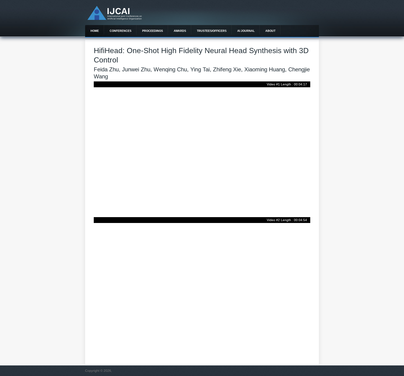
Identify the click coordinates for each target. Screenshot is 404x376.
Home (94, 31)
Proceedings (152, 31)
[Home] (114, 19)
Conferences (120, 31)
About (270, 31)
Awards (180, 31)
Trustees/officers (212, 31)
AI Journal (246, 31)
